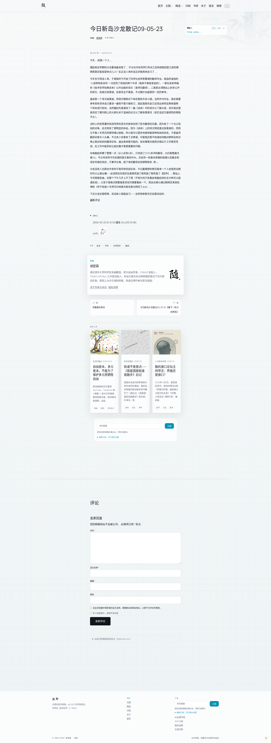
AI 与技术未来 (160, 361)
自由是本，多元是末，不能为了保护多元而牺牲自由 (103, 373)
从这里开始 (180, 717)
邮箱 (92, 581)
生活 (98, 246)
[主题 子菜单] (172, 6)
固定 (213, 28)
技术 (171, 407)
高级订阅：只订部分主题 (109, 437)
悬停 (219, 28)
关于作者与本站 (98, 287)
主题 (129, 702)
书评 (140, 407)
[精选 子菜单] (182, 6)
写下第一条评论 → (194, 32)
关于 (129, 714)
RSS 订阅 (179, 721)
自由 (96, 408)
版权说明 (113, 287)
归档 (129, 710)
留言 (129, 718)
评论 (92, 530)
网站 (92, 594)
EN (227, 6)
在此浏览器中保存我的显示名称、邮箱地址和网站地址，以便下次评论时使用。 (127, 607)
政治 (102, 408)
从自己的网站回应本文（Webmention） (113, 639)
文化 (133, 407)
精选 (129, 706)
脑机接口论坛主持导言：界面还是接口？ (165, 371)
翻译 (127, 246)
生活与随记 (109, 37)
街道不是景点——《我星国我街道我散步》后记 (135, 371)
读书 (127, 407)
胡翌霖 (99, 38)
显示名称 (94, 567)
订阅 (169, 426)
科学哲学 (117, 246)
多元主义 (111, 408)
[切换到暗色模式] (266, 738)
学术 (107, 246)
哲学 (158, 407)
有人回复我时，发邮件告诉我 (105, 613)
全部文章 (179, 729)
